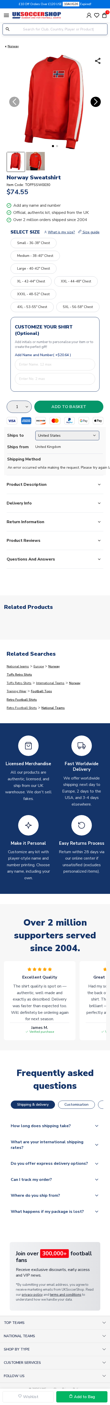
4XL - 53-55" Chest (32, 307)
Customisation (76, 1104)
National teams (18, 666)
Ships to (15, 435)
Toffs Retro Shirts (19, 675)
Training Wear (16, 691)
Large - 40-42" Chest (33, 268)
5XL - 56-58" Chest (78, 307)
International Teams (50, 683)
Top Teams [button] (14, 1322)
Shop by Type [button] (17, 1349)
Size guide (91, 232)
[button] (53, 146)
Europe (39, 666)
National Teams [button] (19, 1336)
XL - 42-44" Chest (31, 281)
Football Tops (41, 691)
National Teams (53, 708)
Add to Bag (84, 1397)
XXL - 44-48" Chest (76, 281)
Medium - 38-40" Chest (35, 256)
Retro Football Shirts (22, 700)
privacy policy (32, 1294)
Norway (13, 46)
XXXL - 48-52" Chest (33, 294)
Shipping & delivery (33, 1104)
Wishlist (30, 1397)
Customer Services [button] (22, 1362)
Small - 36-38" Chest (33, 243)
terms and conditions (65, 1294)
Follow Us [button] (14, 1376)
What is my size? (61, 232)
